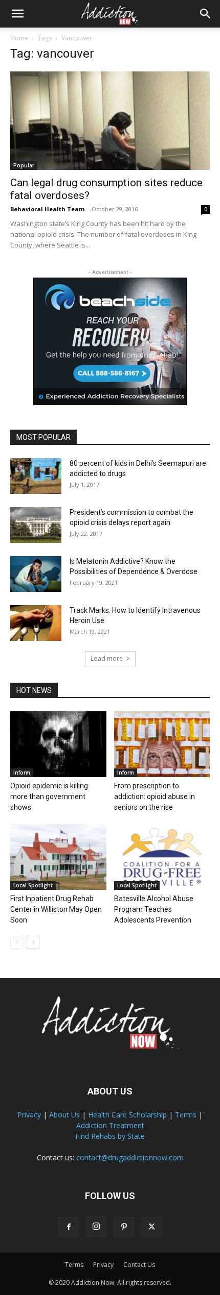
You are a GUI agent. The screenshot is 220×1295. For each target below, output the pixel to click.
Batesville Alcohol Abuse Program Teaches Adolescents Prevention (153, 909)
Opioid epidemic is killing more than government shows (49, 796)
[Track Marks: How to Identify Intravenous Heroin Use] (35, 623)
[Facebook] (68, 1227)
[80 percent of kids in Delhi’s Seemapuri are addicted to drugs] (35, 476)
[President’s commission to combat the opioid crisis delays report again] (35, 525)
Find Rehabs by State (110, 1136)
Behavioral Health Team (47, 209)
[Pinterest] (124, 1227)
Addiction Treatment (110, 1125)
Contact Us (139, 1264)
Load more (107, 658)
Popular (23, 165)
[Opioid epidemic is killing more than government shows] (58, 744)
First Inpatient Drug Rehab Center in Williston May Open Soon (56, 909)
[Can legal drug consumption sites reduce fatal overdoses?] (110, 120)
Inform (21, 772)
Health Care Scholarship (127, 1114)
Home (19, 38)
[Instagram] (96, 1226)
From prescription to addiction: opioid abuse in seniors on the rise (154, 796)
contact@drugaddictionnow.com (130, 1157)
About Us (64, 1114)
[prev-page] (16, 942)
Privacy (29, 1114)
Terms (185, 1114)
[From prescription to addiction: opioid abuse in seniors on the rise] (162, 744)
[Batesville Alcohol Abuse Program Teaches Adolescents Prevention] (162, 857)
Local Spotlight (33, 885)
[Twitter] (151, 1227)
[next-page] (33, 942)
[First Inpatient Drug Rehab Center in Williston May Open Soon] (58, 857)
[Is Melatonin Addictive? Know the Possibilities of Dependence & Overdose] (35, 574)
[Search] (205, 14)
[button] (17, 14)
